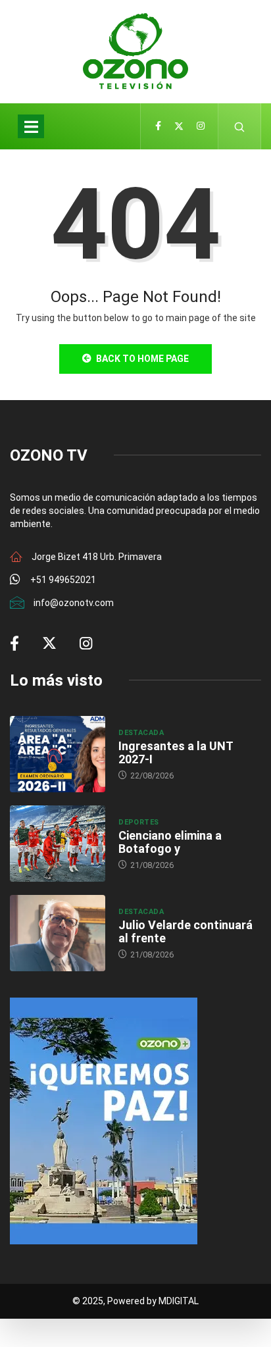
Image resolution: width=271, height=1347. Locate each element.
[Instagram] (201, 126)
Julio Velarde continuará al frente (185, 931)
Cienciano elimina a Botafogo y (170, 841)
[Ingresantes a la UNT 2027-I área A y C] (57, 754)
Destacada (141, 732)
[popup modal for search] (239, 126)
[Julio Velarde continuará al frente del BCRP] (57, 933)
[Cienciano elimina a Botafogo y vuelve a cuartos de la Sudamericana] (57, 843)
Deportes (138, 822)
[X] (179, 126)
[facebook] (158, 126)
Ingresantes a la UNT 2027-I (175, 752)
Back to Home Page (142, 358)
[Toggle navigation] (31, 126)
